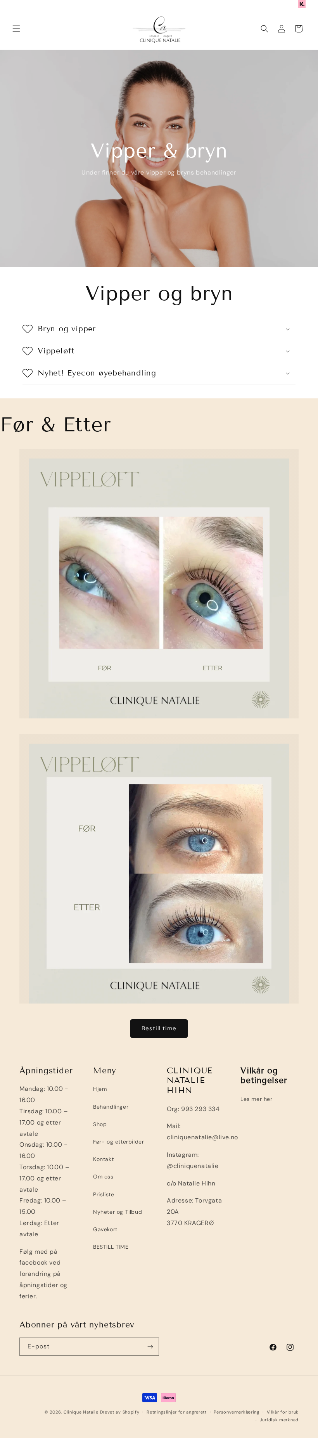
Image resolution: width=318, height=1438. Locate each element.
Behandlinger (110, 1106)
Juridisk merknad (279, 1419)
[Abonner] (150, 1347)
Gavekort (105, 1229)
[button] (16, 28)
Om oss (103, 1176)
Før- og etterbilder (118, 1141)
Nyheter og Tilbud (117, 1211)
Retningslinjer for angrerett (177, 1412)
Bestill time (159, 1028)
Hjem (100, 1088)
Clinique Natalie (81, 1412)
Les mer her (256, 1098)
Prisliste (103, 1194)
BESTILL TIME (110, 1246)
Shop (100, 1124)
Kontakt (103, 1159)
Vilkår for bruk (283, 1412)
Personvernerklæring (236, 1412)
